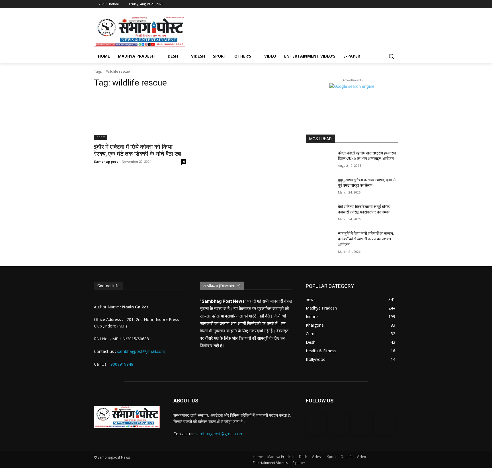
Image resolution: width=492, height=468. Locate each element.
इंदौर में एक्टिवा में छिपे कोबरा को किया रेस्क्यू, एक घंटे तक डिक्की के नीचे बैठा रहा (137, 150)
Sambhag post (106, 161)
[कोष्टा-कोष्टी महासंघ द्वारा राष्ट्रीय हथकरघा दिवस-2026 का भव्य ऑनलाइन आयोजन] (319, 160)
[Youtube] (394, 4)
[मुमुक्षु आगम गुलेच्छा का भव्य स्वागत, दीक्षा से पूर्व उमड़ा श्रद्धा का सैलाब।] (319, 187)
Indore (100, 137)
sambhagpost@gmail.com (140, 351)
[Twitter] (387, 4)
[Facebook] (371, 4)
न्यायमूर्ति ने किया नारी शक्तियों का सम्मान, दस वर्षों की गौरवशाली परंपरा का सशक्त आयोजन (366, 239)
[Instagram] (379, 4)
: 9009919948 (120, 364)
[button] (391, 56)
